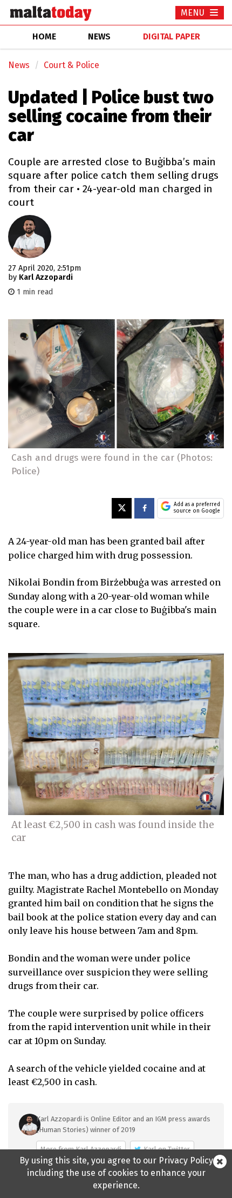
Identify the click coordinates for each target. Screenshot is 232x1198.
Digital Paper (171, 36)
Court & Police (71, 65)
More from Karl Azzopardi (80, 1149)
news (99, 36)
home (44, 36)
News (19, 65)
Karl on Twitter (167, 1149)
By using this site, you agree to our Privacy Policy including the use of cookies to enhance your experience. (116, 1172)
